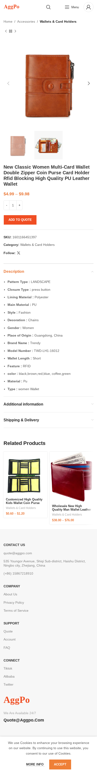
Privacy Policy (14, 602)
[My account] (88, 7)
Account (10, 639)
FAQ (7, 647)
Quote (8, 631)
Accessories (26, 21)
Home (8, 21)
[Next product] (15, 31)
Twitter (8, 684)
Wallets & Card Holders (58, 21)
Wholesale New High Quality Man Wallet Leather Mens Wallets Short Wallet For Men (71, 511)
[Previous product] (6, 31)
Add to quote (20, 220)
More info (35, 764)
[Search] (48, 7)
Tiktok (8, 668)
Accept (60, 764)
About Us (10, 594)
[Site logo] (11, 7)
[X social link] (19, 253)
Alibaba (9, 676)
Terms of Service (16, 610)
